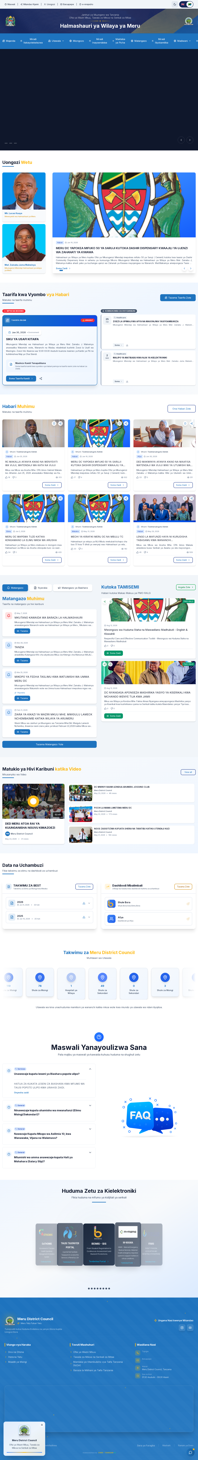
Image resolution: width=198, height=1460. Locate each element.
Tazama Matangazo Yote (49, 744)
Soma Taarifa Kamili (19, 378)
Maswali (11, 4)
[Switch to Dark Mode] (175, 4)
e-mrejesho (87, 4)
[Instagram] (182, 1327)
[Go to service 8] (109, 1288)
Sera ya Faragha (146, 1445)
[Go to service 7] (106, 1288)
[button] (48, 1081)
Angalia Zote (184, 587)
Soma (117, 345)
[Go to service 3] (95, 1288)
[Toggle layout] (42, 1424)
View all (188, 772)
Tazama (24, 631)
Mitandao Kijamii (31, 4)
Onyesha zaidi (21, 1092)
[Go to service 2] (92, 1288)
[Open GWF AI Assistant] (190, 1452)
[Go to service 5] (100, 1288)
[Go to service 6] (103, 1288)
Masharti (166, 1445)
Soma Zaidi (59, 268)
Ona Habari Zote (181, 408)
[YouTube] (190, 1327)
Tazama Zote (84, 886)
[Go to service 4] (97, 1288)
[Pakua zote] (84, 903)
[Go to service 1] (89, 1288)
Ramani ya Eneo (185, 1445)
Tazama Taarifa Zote (179, 297)
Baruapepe (68, 4)
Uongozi (51, 4)
